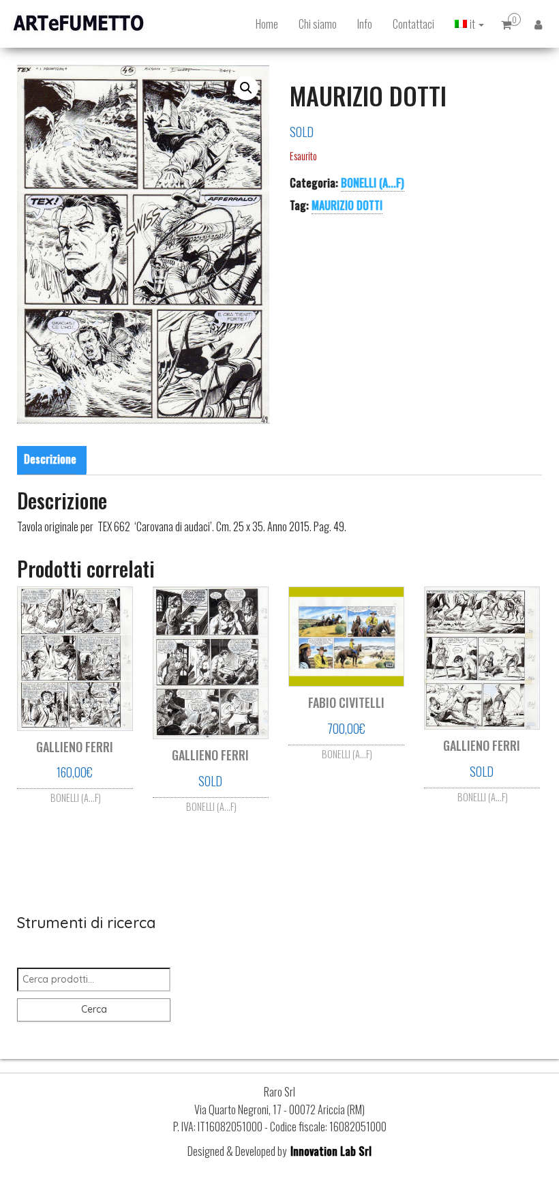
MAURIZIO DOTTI (347, 205)
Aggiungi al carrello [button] (74, 789)
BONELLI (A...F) (372, 183)
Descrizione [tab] (50, 459)
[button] (246, 88)
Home (267, 24)
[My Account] (538, 24)
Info (364, 24)
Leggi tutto (210, 804)
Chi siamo (318, 24)
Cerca (94, 1009)
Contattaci (413, 24)
